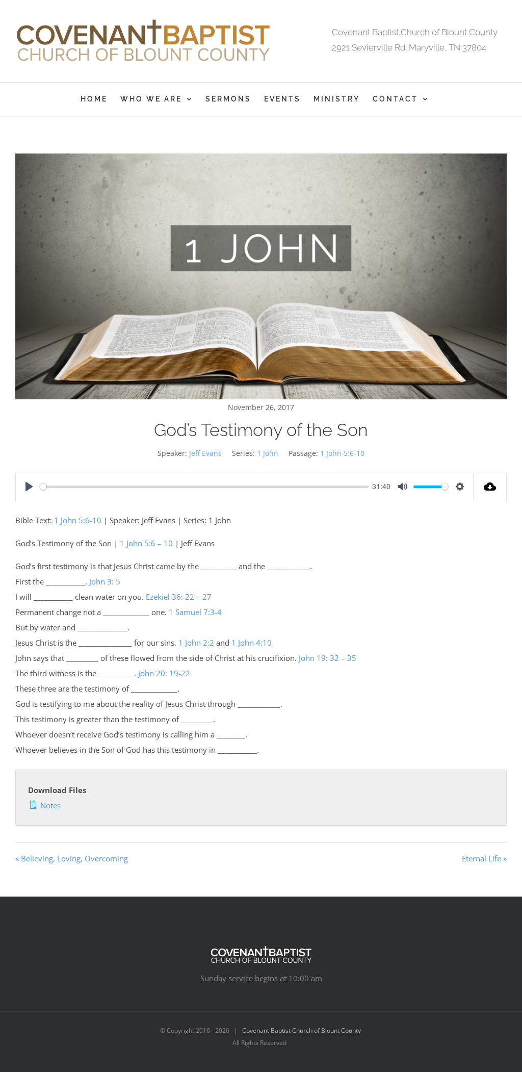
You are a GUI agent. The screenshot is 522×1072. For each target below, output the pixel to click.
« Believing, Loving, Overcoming (71, 858)
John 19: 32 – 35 (327, 658)
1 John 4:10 (251, 642)
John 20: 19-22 (164, 673)
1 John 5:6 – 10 (146, 543)
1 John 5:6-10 (342, 453)
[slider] (204, 487)
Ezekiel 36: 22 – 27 (179, 597)
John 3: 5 (104, 581)
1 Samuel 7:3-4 (195, 612)
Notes (49, 805)
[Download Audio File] (490, 486)
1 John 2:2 (196, 642)
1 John (267, 453)
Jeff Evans (205, 453)
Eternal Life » (484, 858)
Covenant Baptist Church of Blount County (301, 1030)
